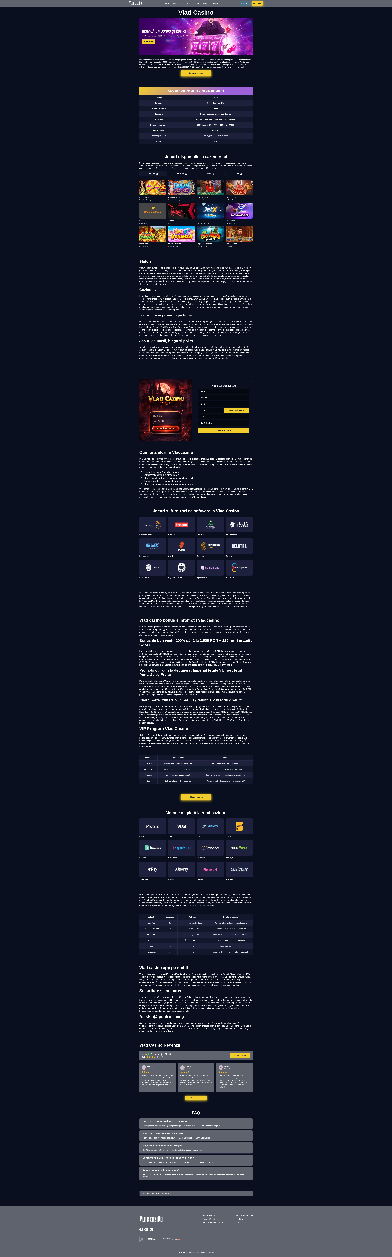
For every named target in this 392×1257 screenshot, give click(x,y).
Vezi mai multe (196, 1098)
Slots (237, 174)
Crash (208, 174)
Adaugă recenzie (240, 1055)
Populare (151, 174)
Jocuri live (180, 174)
